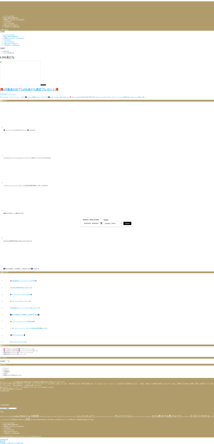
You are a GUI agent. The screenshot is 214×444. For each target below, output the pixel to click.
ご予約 (11, 26)
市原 (27, 419)
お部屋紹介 (6, 371)
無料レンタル (53, 419)
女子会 (5, 373)
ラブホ (193, 416)
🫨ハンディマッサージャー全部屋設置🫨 (22, 321)
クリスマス (103, 416)
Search (127, 223)
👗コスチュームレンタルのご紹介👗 (21, 294)
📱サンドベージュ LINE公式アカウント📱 (19, 130)
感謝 (42, 419)
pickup (16, 416)
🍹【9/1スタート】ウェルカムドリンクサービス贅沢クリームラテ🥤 (27, 157)
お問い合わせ (10, 25)
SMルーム (25, 416)
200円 (1, 416)
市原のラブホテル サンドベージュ (19, 436)
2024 (4, 416)
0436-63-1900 (5, 390)
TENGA (41, 416)
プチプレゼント (148, 416)
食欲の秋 (92, 419)
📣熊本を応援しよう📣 (13, 213)
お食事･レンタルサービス (13, 19)
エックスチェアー (86, 416)
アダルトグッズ (61, 416)
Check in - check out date (91, 220)
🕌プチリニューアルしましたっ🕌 (20, 301)
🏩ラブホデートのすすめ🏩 (11, 349)
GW (6, 416)
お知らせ (6, 370)
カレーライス (98, 416)
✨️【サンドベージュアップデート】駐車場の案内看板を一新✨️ (25, 185)
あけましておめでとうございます (50, 416)
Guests (106, 220)
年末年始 (38, 419)
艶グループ (73, 419)
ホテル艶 (156, 416)
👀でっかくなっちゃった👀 (18, 342)
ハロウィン (142, 416)
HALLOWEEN (10, 416)
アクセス (8, 23)
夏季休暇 (20, 419)
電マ (89, 419)
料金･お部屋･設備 (10, 18)
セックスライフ (136, 416)
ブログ (7, 21)
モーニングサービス (185, 416)
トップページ (8, 16)
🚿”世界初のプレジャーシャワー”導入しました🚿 (25, 308)
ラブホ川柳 (11, 419)
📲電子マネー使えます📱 (17, 335)
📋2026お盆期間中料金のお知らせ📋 (17, 241)
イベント (6, 368)
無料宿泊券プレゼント (61, 419)
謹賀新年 (79, 419)
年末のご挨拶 (33, 419)
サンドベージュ (123, 416)
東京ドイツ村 (46, 419)
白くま (67, 419)
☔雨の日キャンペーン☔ (11, 352)
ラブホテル (204, 416)
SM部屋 (35, 416)
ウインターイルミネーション (71, 416)
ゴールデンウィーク (110, 416)
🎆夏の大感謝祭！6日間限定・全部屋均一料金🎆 (21, 268)
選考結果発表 (85, 419)
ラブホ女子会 (5, 419)
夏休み (16, 419)
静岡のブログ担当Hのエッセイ (12, 375)
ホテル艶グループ (171, 416)
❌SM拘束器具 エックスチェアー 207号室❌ (23, 280)
